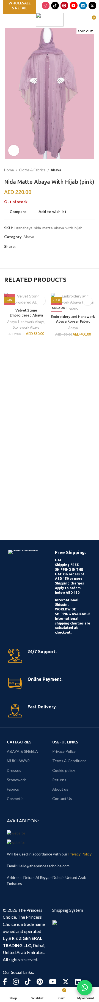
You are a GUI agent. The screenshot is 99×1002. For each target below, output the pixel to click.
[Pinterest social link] (33, 246)
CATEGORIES (19, 742)
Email (11, 865)
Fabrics (13, 789)
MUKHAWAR (18, 760)
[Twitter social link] (26, 246)
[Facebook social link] (20, 246)
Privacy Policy (64, 751)
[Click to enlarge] (13, 150)
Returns (59, 779)
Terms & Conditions (69, 760)
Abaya (56, 170)
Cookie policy (63, 770)
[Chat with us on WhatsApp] (84, 987)
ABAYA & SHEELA (22, 751)
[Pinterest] (64, 5)
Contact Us (62, 798)
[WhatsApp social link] (45, 246)
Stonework (16, 779)
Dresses (14, 770)
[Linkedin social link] (39, 246)
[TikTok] (55, 5)
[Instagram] (46, 5)
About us (60, 789)
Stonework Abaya (26, 327)
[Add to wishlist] (40, 300)
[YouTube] (74, 5)
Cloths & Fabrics (32, 170)
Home (9, 170)
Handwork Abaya (31, 322)
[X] (92, 5)
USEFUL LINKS (65, 742)
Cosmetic (15, 798)
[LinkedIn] (83, 5)
